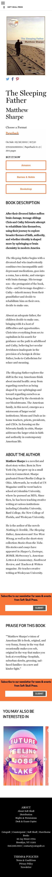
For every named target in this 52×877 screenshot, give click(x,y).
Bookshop (26, 189)
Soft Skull (32, 832)
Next (44, 764)
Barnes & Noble (26, 177)
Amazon (26, 165)
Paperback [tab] (12, 133)
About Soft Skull (26, 811)
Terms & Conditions (26, 860)
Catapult (6, 832)
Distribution (26, 814)
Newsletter (26, 867)
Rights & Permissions (26, 818)
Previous (8, 764)
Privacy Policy (26, 863)
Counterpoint (19, 832)
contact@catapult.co (34, 845)
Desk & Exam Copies (26, 821)
